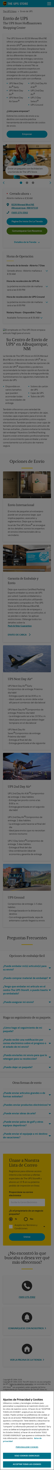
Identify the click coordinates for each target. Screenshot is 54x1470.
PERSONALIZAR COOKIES (27, 1447)
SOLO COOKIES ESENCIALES (27, 1456)
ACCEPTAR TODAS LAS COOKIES (27, 1464)
